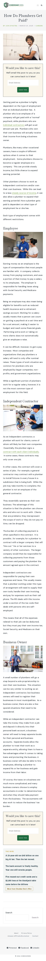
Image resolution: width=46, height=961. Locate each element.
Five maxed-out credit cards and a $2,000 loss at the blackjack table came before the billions (21, 880)
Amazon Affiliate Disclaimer (18, 936)
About (16, 933)
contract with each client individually (21, 451)
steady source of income (24, 193)
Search (8, 912)
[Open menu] (38, 5)
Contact (35, 936)
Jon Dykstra (11, 26)
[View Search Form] (41, 5)
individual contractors (13, 125)
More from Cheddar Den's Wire (19, 889)
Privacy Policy (26, 933)
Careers (39, 26)
